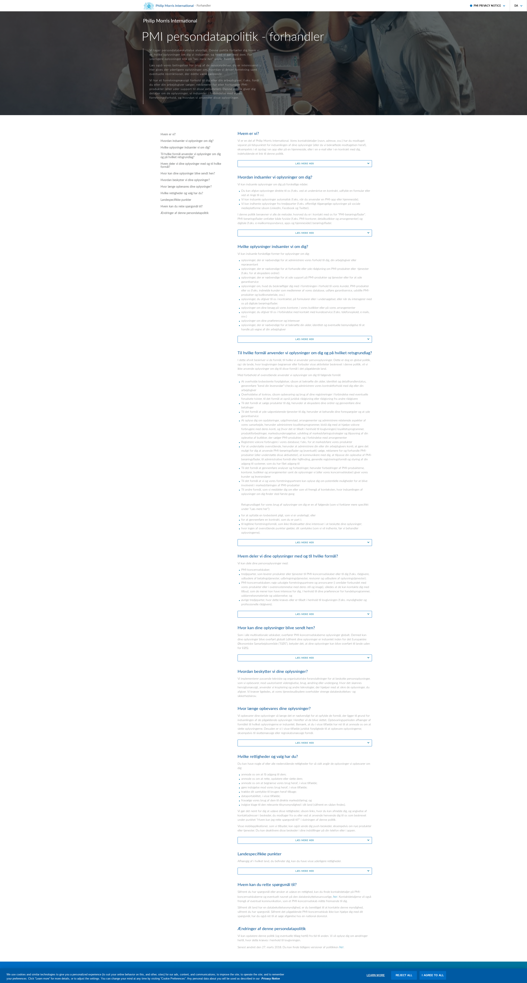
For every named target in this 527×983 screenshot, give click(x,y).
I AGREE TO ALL (433, 975)
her (335, 896)
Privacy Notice (270, 978)
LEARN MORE (376, 975)
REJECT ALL (404, 975)
